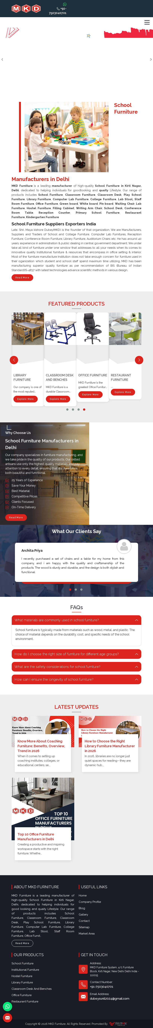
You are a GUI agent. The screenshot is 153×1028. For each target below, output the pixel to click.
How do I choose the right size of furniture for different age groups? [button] (67, 654)
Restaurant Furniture (121, 378)
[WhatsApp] (7, 1006)
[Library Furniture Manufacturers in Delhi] (28, 340)
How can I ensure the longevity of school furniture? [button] (54, 679)
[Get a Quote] (7, 1017)
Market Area (87, 933)
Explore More (25, 399)
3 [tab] (78, 409)
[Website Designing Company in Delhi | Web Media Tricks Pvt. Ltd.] (118, 1023)
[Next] (139, 360)
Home (83, 895)
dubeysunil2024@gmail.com (109, 998)
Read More (22, 277)
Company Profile (90, 902)
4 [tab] (84, 409)
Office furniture (92, 375)
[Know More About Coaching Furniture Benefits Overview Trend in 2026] (43, 731)
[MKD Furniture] (26, 8)
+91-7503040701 (57, 11)
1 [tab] (67, 409)
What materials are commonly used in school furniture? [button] (57, 620)
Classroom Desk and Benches (60, 378)
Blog (82, 908)
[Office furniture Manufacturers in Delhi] (93, 340)
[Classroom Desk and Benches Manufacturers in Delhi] (61, 340)
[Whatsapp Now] (64, 4)
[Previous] (14, 360)
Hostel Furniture (22, 976)
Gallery (83, 914)
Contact (84, 921)
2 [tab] (73, 409)
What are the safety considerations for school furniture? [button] (57, 667)
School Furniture (22, 963)
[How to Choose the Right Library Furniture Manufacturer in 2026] (110, 731)
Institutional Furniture (25, 969)
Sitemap (84, 927)
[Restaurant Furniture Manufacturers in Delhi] (126, 340)
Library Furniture (22, 378)
